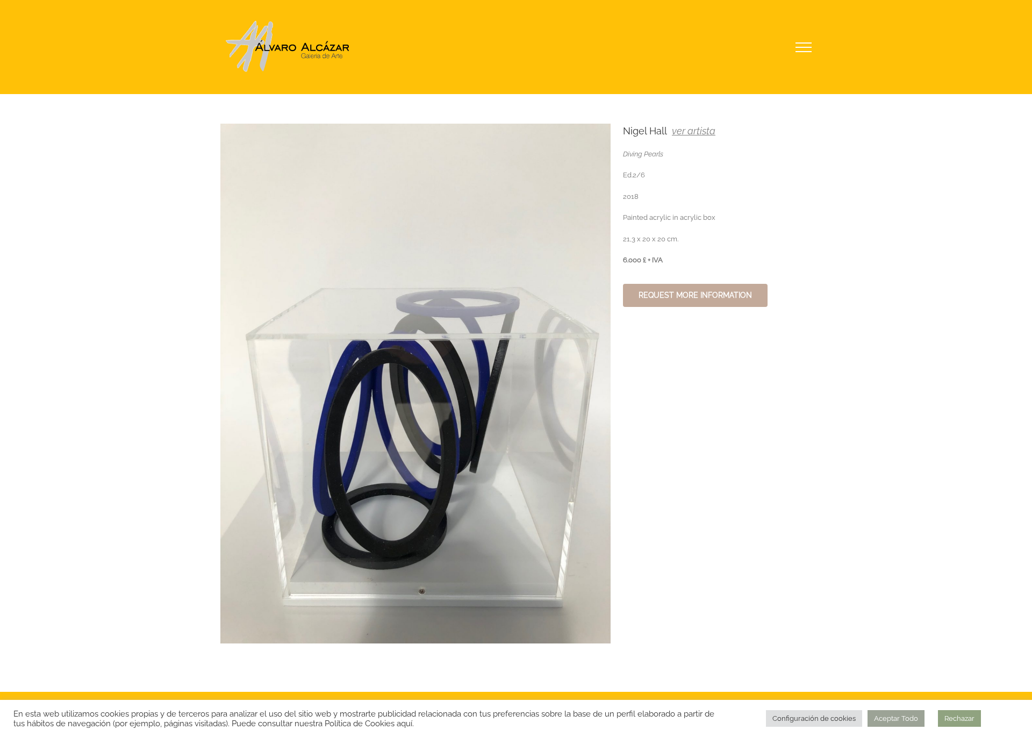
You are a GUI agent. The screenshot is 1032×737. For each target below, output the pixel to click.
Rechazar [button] (959, 718)
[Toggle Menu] (804, 47)
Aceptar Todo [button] (896, 718)
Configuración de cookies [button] (814, 718)
